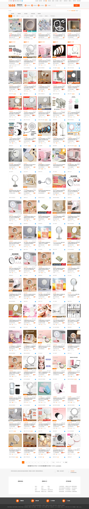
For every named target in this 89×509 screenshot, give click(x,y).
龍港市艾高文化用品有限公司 (12, 37)
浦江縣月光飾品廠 (41, 452)
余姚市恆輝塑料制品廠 (56, 167)
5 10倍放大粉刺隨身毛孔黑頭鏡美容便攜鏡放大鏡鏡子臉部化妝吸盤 (15, 139)
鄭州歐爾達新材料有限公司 (69, 488)
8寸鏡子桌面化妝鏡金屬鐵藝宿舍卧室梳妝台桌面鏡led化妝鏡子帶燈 (30, 87)
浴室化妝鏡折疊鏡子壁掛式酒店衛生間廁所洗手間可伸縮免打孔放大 (73, 61)
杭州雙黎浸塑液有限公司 (76, 491)
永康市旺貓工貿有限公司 (12, 219)
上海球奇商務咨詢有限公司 (63, 486)
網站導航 (63, 505)
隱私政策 (50, 505)
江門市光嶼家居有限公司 (12, 452)
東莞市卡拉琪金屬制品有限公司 (56, 115)
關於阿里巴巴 (55, 505)
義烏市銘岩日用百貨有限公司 (56, 219)
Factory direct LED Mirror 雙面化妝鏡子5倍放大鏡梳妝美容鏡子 (59, 243)
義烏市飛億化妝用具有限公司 (41, 37)
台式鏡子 (10, 64)
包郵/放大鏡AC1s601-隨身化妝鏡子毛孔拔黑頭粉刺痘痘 (74, 451)
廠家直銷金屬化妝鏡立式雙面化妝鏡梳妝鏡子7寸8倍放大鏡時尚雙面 (15, 191)
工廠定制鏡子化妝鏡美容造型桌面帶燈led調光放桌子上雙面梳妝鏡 (29, 113)
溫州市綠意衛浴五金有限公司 (27, 63)
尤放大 (42, 486)
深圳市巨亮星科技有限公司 (41, 167)
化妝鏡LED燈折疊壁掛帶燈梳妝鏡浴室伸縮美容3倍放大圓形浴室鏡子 (73, 425)
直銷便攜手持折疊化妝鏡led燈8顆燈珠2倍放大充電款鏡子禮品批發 (59, 399)
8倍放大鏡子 (62, 471)
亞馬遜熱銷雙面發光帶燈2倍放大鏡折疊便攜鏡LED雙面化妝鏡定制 (74, 217)
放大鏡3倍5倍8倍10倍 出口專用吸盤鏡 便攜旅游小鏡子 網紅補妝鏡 (59, 373)
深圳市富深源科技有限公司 (41, 374)
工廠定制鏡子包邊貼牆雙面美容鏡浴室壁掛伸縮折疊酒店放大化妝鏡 (59, 87)
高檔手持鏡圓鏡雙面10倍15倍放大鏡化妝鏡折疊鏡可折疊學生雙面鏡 (44, 451)
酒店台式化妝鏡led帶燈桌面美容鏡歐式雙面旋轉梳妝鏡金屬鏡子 (30, 399)
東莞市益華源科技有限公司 (56, 141)
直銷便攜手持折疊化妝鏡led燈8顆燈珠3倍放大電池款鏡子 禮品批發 (15, 399)
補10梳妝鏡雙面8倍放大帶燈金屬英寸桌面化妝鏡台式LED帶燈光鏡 (74, 347)
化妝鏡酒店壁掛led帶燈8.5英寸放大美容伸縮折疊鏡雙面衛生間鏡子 (30, 61)
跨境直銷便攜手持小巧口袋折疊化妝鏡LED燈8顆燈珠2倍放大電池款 (44, 165)
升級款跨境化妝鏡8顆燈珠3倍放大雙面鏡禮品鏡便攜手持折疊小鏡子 (73, 399)
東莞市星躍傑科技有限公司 (27, 219)
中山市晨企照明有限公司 (71, 37)
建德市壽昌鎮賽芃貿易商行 (27, 167)
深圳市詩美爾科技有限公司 (71, 374)
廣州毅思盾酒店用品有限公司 (41, 193)
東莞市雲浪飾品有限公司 (12, 63)
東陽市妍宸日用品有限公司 (41, 141)
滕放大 (49, 486)
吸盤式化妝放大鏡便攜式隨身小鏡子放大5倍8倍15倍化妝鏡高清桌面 (59, 347)
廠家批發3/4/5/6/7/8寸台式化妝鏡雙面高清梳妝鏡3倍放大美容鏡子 (59, 113)
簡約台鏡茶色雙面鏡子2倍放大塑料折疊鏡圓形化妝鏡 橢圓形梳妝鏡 (59, 61)
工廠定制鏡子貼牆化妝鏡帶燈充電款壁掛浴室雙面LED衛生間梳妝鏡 (15, 113)
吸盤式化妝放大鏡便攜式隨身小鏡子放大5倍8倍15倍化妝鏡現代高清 (15, 217)
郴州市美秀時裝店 (68, 491)
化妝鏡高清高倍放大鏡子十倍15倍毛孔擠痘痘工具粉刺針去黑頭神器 (29, 321)
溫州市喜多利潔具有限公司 (12, 322)
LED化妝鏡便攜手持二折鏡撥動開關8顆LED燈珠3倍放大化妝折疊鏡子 (30, 347)
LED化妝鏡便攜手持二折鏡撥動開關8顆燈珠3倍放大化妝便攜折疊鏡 (44, 399)
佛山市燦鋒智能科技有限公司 (27, 193)
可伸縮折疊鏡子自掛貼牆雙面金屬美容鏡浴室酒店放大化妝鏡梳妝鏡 (29, 425)
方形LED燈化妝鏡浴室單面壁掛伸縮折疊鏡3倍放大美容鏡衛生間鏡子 (59, 321)
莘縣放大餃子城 (43, 489)
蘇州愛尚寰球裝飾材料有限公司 (64, 491)
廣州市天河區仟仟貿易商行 (56, 37)
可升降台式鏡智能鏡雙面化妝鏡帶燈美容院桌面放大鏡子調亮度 (59, 217)
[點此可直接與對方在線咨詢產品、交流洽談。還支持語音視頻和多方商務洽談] (35, 68)
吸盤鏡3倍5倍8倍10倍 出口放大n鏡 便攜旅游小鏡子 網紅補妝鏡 (44, 347)
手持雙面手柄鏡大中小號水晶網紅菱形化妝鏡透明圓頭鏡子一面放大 (44, 321)
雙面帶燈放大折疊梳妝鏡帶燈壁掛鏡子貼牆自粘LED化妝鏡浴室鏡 (73, 87)
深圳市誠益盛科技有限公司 (56, 426)
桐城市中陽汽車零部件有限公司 (64, 489)
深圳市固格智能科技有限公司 (71, 219)
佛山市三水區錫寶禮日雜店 (71, 452)
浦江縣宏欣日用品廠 (41, 322)
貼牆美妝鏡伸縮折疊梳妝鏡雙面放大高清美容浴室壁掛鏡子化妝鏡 (15, 87)
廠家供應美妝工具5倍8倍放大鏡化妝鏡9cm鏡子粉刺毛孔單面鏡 (29, 165)
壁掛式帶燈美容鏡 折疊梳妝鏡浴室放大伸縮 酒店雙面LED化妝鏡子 (15, 451)
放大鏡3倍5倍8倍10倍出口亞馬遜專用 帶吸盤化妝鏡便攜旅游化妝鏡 (59, 165)
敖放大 (36, 486)
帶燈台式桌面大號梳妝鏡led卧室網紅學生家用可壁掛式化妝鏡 (73, 35)
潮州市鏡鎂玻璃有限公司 (27, 37)
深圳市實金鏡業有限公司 (41, 63)
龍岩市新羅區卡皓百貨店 (71, 193)
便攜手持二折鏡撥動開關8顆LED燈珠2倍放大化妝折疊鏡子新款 (44, 373)
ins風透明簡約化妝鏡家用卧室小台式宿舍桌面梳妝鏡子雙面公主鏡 (73, 139)
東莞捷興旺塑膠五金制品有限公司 (41, 219)
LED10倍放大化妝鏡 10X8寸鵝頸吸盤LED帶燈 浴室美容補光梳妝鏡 (30, 139)
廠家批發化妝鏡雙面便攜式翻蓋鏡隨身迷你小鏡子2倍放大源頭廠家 (44, 217)
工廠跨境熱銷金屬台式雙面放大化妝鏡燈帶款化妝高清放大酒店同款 (29, 217)
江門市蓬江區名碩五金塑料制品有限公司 (12, 193)
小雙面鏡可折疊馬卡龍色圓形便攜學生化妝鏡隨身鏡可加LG (15, 35)
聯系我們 (59, 505)
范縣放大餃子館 (37, 491)
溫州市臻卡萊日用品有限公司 (27, 141)
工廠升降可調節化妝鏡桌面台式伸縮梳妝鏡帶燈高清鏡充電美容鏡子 (59, 139)
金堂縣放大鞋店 (50, 491)
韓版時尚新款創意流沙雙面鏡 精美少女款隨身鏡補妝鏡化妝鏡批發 (44, 35)
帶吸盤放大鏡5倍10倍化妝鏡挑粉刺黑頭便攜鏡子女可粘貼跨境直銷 (59, 425)
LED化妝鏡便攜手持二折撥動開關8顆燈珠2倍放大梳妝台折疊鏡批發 (15, 347)
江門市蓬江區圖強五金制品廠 (12, 89)
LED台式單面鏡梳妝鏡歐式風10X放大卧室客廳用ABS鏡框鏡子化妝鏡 (30, 191)
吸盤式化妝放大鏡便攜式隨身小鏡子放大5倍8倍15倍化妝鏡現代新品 (73, 191)
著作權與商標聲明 (38, 505)
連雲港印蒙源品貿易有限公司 (76, 486)
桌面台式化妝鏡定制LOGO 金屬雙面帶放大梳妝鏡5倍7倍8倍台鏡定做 (73, 321)
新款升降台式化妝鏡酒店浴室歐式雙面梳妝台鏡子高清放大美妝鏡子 (15, 243)
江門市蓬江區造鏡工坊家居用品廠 (41, 89)
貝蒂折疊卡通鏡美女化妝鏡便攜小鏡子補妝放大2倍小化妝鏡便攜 (44, 243)
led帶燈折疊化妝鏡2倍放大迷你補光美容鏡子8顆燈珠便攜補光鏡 (74, 373)
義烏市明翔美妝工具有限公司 (56, 63)
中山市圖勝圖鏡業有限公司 (56, 452)
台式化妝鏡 (18, 64)
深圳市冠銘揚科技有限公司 (12, 400)
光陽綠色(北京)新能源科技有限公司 (71, 486)
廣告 (20, 36)
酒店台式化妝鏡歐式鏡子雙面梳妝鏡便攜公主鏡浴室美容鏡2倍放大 (59, 191)
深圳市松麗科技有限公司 (12, 348)
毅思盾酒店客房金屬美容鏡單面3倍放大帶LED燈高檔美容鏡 (44, 191)
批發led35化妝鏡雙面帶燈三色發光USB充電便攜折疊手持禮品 (59, 35)
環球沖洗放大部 (50, 489)
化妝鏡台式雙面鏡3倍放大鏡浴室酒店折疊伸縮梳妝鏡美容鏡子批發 (74, 243)
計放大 (36, 488)
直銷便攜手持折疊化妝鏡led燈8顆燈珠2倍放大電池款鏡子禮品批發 (44, 61)
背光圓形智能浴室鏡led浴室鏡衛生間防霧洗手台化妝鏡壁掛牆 (30, 35)
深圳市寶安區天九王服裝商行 (76, 488)
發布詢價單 (72, 471)
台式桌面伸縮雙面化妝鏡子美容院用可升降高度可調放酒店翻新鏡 (44, 87)
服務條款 (47, 505)
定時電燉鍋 (73, 489)
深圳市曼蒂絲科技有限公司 (71, 115)
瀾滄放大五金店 (43, 491)
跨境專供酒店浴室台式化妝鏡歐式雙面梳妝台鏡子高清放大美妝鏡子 (44, 113)
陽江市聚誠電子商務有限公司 (12, 141)
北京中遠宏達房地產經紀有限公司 (70, 489)
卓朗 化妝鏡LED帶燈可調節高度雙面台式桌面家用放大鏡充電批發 (30, 243)
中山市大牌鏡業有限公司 (71, 167)
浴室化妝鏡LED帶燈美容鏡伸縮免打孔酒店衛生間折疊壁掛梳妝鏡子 (15, 165)
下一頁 (53, 462)
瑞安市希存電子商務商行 (27, 322)
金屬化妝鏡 (14, 64)
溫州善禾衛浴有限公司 (12, 167)
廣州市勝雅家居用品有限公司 (56, 193)
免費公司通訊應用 (62, 488)
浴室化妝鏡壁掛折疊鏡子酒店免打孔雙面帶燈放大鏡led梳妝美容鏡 (59, 451)
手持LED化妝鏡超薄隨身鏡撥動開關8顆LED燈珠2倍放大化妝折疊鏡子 (74, 113)
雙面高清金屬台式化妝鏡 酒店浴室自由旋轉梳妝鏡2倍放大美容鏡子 (15, 61)
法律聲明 (43, 505)
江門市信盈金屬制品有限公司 (27, 89)
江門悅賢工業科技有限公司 (71, 63)
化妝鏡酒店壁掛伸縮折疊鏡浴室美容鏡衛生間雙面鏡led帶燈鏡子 (29, 373)
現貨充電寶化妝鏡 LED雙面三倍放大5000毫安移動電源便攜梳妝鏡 (74, 165)
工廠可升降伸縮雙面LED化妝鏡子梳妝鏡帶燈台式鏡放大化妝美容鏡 (15, 373)
